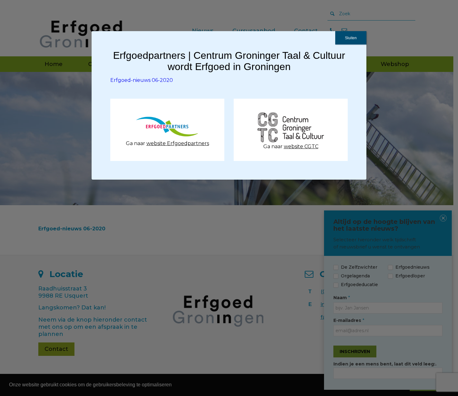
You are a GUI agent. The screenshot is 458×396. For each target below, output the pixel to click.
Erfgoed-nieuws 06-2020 (141, 80)
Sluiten (351, 38)
